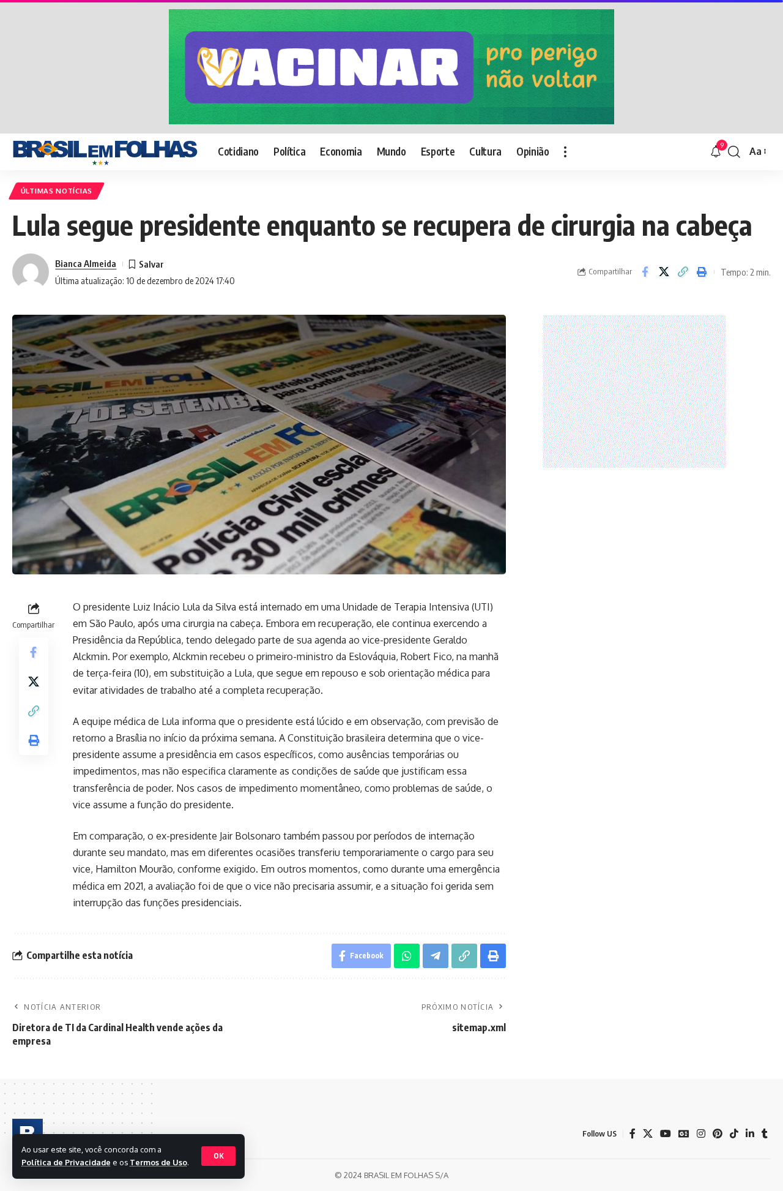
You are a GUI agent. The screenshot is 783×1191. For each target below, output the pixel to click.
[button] (218, 1156)
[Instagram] (701, 1133)
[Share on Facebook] (644, 272)
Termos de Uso (158, 1162)
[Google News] (683, 1133)
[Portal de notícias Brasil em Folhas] (105, 151)
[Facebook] (632, 1133)
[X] (648, 1133)
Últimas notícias (56, 190)
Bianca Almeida (85, 263)
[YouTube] (665, 1133)
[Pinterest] (717, 1133)
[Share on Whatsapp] (407, 956)
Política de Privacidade (66, 1162)
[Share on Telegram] (435, 956)
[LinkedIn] (750, 1133)
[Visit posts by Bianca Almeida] (30, 272)
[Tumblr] (765, 1133)
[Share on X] (663, 272)
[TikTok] (734, 1133)
